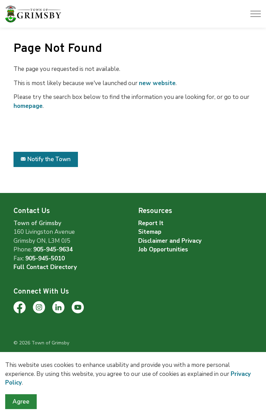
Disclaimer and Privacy (170, 241)
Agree (20, 402)
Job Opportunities (163, 249)
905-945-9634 (53, 249)
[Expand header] (255, 14)
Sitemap (149, 232)
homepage (28, 106)
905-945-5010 (45, 258)
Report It (150, 223)
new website (157, 83)
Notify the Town (49, 159)
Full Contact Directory (45, 267)
